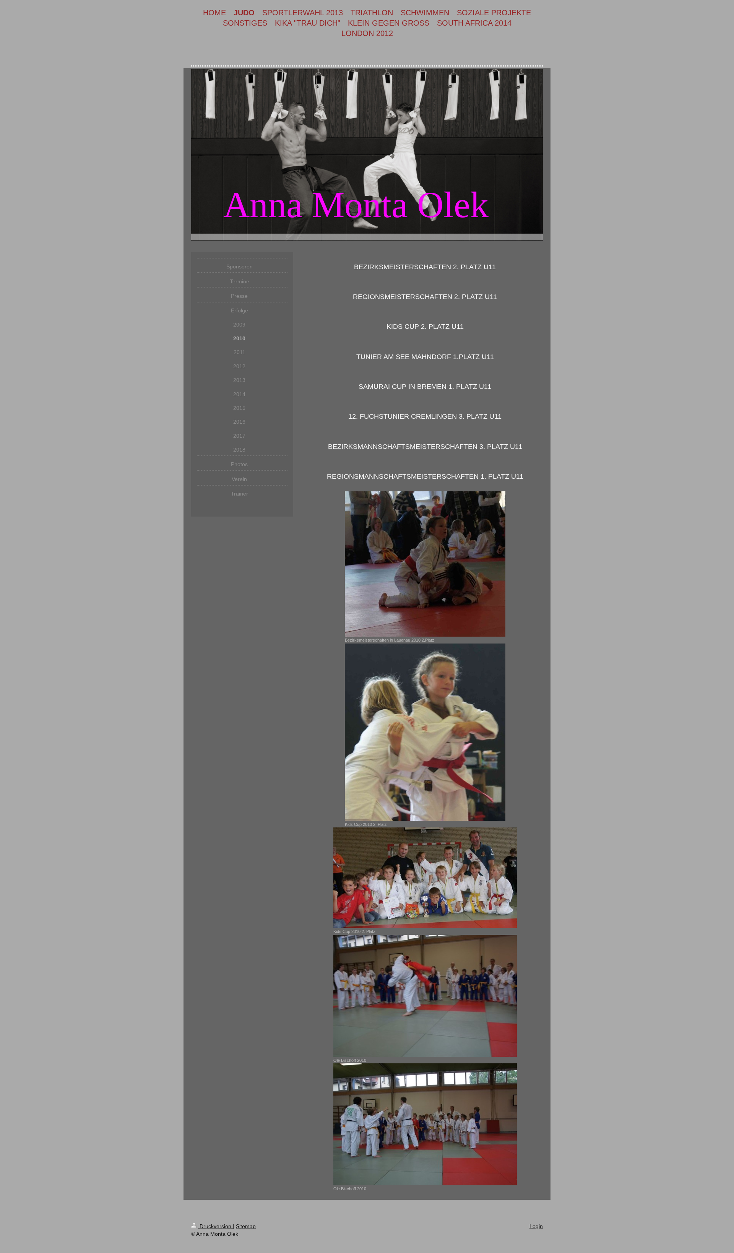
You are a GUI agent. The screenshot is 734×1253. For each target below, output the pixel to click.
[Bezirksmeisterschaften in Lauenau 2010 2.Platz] (425, 564)
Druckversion (215, 1226)
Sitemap (246, 1226)
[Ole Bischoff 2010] (425, 996)
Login (536, 1226)
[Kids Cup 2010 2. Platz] (425, 732)
